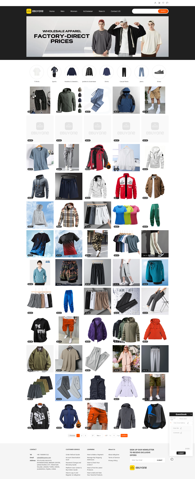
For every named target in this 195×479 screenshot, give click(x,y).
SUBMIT (181, 453)
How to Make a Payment (95, 455)
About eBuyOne (113, 455)
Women (73, 11)
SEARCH (163, 11)
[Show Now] (97, 36)
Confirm (124, 435)
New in (102, 11)
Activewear (88, 11)
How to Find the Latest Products (94, 469)
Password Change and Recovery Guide (73, 464)
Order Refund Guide (73, 455)
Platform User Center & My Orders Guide (74, 469)
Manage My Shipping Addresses (94, 459)
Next (98, 435)
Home (52, 11)
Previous (72, 435)
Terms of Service (114, 457)
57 (92, 435)
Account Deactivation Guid (73, 459)
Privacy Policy (113, 460)
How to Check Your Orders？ (93, 464)
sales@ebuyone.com (44, 457)
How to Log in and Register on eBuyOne (73, 474)
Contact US (115, 11)
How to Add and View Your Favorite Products (94, 474)
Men (62, 11)
